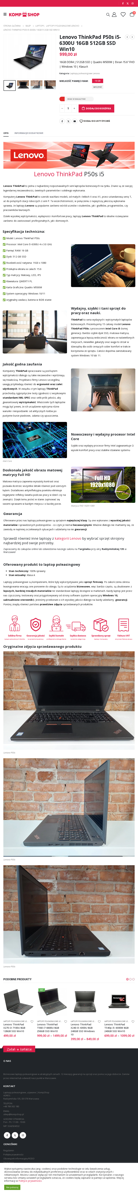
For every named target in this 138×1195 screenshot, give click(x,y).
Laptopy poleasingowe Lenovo (85, 73)
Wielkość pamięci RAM (73, 81)
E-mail (74, 121)
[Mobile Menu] (5, 14)
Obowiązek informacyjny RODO (18, 1158)
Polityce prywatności (30, 1180)
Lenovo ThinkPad (58, 174)
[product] (52, 1002)
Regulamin (8, 1150)
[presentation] (7, 56)
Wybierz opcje (28, 992)
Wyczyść (97, 87)
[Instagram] (132, 3)
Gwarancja (8, 1162)
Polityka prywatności (13, 1154)
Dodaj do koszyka (98, 108)
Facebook (62, 121)
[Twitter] (128, 3)
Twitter (68, 121)
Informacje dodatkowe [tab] (28, 133)
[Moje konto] (114, 14)
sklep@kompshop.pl (13, 1114)
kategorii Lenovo (68, 538)
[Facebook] (123, 3)
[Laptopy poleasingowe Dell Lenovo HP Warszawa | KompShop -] (24, 14)
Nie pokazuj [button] (12, 1187)
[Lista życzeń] (123, 14)
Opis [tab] (6, 133)
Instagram (23, 1135)
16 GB (97, 80)
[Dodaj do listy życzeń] (32, 1021)
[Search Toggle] (108, 14)
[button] (127, 979)
